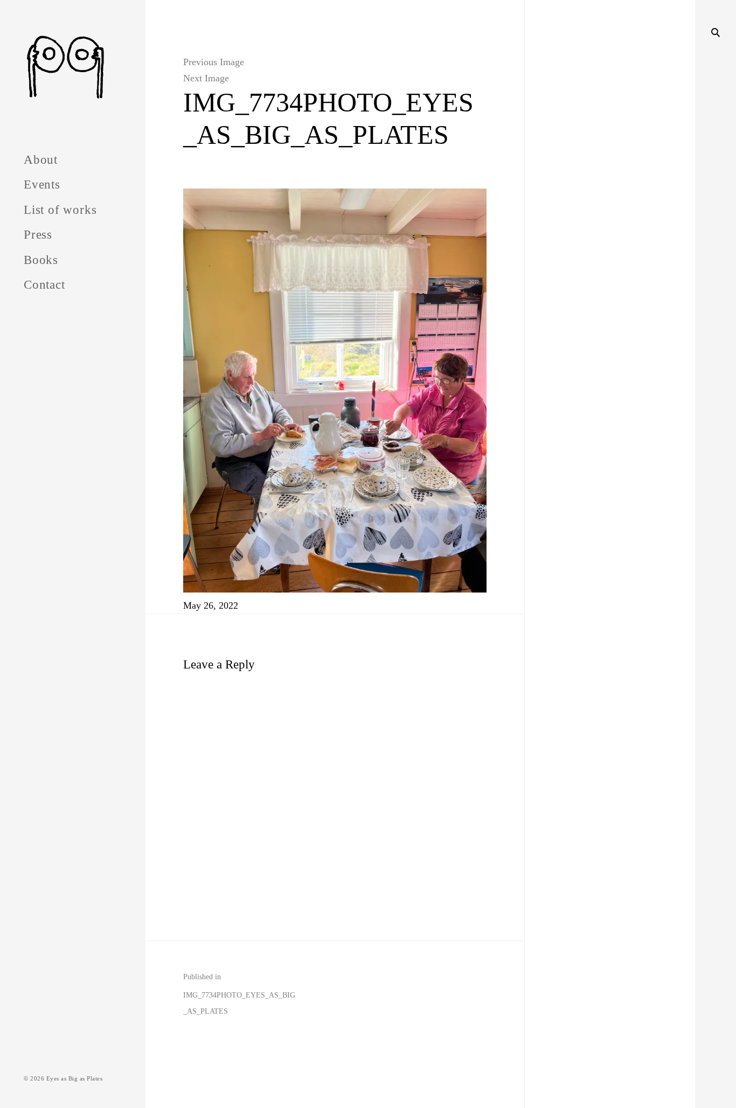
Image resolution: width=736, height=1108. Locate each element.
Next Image (206, 78)
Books (41, 260)
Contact (44, 284)
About (41, 159)
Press (38, 234)
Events (42, 184)
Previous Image (213, 62)
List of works (60, 210)
